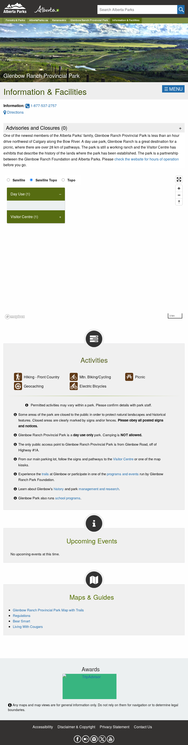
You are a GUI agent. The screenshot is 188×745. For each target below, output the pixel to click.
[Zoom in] (179, 188)
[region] (94, 247)
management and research (99, 488)
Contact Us (143, 726)
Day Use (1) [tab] (20, 194)
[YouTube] (110, 737)
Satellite (19, 180)
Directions (15, 112)
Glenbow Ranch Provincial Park (89, 20)
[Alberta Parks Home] (17, 8)
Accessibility (43, 726)
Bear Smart (21, 620)
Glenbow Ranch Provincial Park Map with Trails (48, 609)
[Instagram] (94, 737)
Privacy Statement (114, 726)
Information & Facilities (125, 20)
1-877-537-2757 (43, 105)
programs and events (123, 473)
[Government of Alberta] (45, 8)
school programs (67, 497)
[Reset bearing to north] (179, 201)
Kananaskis (59, 20)
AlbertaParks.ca (38, 20)
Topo (71, 180)
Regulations (21, 615)
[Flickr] (85, 737)
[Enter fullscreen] (179, 179)
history (59, 488)
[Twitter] (102, 737)
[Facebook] (77, 737)
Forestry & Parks (15, 20)
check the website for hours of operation (146, 159)
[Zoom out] (179, 195)
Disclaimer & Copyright (76, 726)
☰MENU (173, 88)
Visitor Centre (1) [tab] (24, 216)
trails (45, 473)
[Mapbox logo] (15, 316)
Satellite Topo (46, 180)
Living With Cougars (28, 626)
